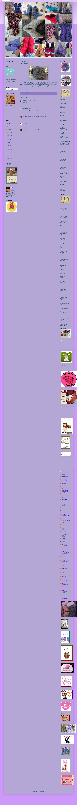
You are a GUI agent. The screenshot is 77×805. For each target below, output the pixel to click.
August (9, 136)
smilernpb (63, 563)
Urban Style (63, 538)
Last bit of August (64, 487)
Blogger (42, 791)
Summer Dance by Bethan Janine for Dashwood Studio (66, 516)
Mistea (13, 187)
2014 (8, 126)
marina (24, 115)
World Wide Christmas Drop (66, 545)
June (9, 139)
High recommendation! (65, 580)
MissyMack (63, 583)
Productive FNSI (10, 149)
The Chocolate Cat (64, 579)
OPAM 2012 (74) (28, 58)
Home (6, 58)
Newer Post (22, 135)
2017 (8, 122)
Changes (63, 511)
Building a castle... (10, 153)
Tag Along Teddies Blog (65, 507)
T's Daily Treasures (65, 490)
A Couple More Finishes (65, 480)
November (9, 132)
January (9, 159)
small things (63, 510)
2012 (8, 129)
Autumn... (9, 148)
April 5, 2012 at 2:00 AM (26, 111)
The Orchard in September (65, 500)
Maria (24, 107)
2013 (8, 128)
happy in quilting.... (65, 518)
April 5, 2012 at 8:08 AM (26, 118)
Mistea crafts (15, 6)
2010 (8, 163)
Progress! (63, 508)
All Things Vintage (65, 531)
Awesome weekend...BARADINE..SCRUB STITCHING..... (66, 520)
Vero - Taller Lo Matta (65, 527)
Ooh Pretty (9, 145)
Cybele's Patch (64, 541)
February (9, 158)
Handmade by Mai (64, 598)
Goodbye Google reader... (65, 587)
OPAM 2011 (34, 58)
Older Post (55, 135)
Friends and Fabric (10, 155)
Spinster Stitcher (64, 483)
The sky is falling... (64, 548)
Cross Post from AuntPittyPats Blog (66, 570)
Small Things (38, 89)
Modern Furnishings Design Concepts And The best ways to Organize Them (66, 553)
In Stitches (63, 514)
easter (25, 93)
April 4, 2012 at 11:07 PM (26, 103)
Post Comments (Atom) (27, 136)
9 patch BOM (64, 595)
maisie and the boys (65, 476)
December (9, 130)
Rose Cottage (64, 551)
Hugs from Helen (64, 502)
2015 (8, 125)
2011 (8, 161)
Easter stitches (10, 152)
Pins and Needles (64, 568)
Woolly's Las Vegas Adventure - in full (66, 565)
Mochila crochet (64, 539)
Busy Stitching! (64, 577)
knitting (27, 93)
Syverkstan (63, 572)
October (9, 133)
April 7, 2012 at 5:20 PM (26, 130)
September (9, 135)
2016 (8, 123)
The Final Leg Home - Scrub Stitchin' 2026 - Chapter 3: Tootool (66, 495)
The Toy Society (64, 544)
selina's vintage (64, 586)
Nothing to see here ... (65, 561)
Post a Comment (24, 133)
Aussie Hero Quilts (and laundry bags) (65, 594)
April (9, 142)
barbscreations (64, 524)
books (23, 93)
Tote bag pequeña (64, 528)
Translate (13, 90)
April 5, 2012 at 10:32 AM (26, 124)
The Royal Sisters (64, 547)
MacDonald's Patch (65, 479)
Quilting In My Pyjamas (65, 560)
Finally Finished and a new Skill (65, 473)
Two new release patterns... (65, 584)
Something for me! (64, 591)
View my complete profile (10, 197)
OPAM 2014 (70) (12, 58)
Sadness (63, 535)
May (9, 141)
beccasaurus (64, 590)
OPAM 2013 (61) (20, 58)
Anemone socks (64, 557)
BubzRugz (63, 486)
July (9, 138)
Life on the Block (64, 471)
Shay (23, 99)
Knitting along (10, 146)
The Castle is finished (11, 150)
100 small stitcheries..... (65, 573)
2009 (8, 164)
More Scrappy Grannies (65, 491)
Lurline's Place (64, 576)
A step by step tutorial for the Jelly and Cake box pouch (66, 504)
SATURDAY (63, 484)
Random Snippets (10, 143)
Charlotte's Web (64, 556)
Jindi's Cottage (25, 128)
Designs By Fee (64, 534)
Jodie (23, 122)
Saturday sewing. (64, 477)
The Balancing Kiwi (65, 499)
